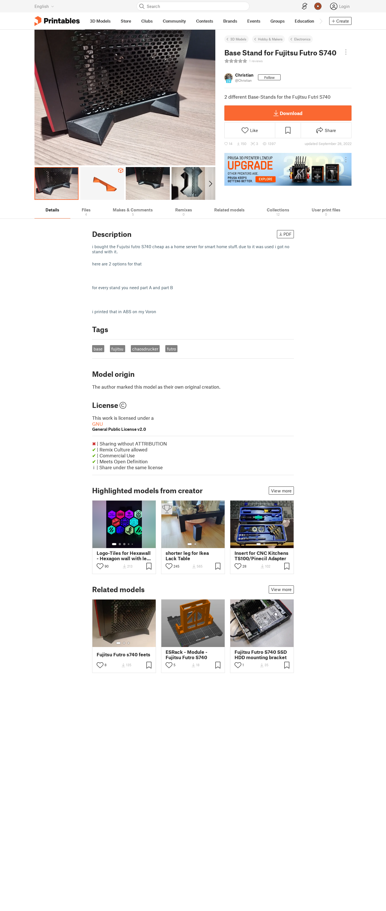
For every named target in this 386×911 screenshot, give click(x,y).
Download (291, 113)
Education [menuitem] (304, 20)
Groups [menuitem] (277, 20)
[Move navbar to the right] (320, 20)
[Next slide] (210, 183)
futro (171, 348)
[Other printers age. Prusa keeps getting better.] (288, 169)
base (98, 348)
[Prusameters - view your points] (318, 6)
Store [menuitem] (126, 20)
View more (281, 490)
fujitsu (117, 348)
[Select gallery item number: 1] (114, 544)
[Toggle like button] (100, 566)
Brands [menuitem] (230, 20)
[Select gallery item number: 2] (120, 544)
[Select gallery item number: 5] (133, 544)
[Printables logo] (57, 21)
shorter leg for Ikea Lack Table (187, 555)
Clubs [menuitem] (147, 20)
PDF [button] (287, 234)
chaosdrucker (145, 348)
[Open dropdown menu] (346, 52)
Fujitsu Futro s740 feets (123, 654)
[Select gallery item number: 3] (124, 544)
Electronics (302, 39)
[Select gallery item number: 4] (129, 544)
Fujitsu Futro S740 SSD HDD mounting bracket (261, 654)
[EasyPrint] (304, 6)
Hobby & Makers (270, 39)
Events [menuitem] (253, 20)
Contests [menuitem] (204, 20)
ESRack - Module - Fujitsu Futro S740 (186, 654)
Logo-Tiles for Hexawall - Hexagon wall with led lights (124, 555)
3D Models (238, 39)
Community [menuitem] (174, 20)
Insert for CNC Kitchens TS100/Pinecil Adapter (262, 555)
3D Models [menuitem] (100, 20)
